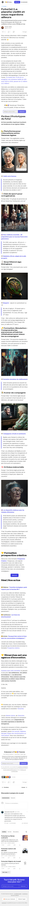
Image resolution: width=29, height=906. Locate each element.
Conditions (25, 894)
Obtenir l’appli (21, 899)
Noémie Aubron (10, 715)
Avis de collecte (15, 895)
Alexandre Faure (8, 812)
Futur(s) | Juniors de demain (8, 849)
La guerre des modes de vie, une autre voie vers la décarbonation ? (10, 840)
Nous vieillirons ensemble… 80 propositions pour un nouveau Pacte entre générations (14, 237)
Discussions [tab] (16, 831)
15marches (20, 708)
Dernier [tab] (10, 831)
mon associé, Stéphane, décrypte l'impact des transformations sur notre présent (13, 733)
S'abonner (17, 2)
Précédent (6, 787)
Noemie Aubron (8, 26)
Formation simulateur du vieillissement (15, 379)
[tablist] (8, 797)
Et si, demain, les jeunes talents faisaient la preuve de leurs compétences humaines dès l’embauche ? (9, 853)
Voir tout (4, 872)
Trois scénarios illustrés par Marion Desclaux (10, 864)
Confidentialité (17, 894)
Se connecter (24, 2)
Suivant (23, 787)
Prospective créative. (13, 648)
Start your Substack (10, 899)
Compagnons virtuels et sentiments (14, 433)
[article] (14, 840)
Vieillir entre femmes (9, 176)
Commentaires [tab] (5, 798)
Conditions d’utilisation (23, 767)
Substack (4, 903)
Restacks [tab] (13, 798)
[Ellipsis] (27, 812)
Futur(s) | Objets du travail (11, 861)
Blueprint (6, 303)
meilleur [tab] (4, 831)
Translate (4, 6)
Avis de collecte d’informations (10, 770)
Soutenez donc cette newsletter (10, 670)
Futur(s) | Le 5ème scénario (8, 837)
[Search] (26, 831)
